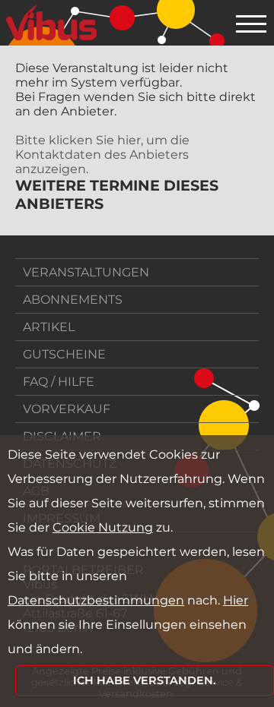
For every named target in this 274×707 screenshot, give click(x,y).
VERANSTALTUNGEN (86, 272)
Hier (235, 600)
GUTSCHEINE (64, 354)
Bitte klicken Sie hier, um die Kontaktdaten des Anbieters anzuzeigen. (102, 154)
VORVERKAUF (66, 409)
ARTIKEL (49, 327)
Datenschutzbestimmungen (96, 600)
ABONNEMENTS (73, 299)
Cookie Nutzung (103, 527)
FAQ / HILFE (58, 381)
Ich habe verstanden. (144, 680)
